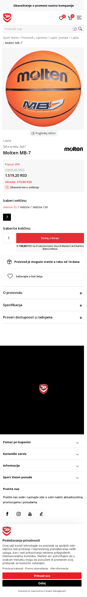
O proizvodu (12, 292)
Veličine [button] (25, 207)
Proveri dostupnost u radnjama (27, 317)
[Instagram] (19, 514)
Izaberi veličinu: (15, 200)
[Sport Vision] (7, 17)
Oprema (41, 38)
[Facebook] (7, 514)
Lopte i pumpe (58, 38)
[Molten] (74, 148)
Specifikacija (12, 305)
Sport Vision (11, 38)
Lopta (75, 38)
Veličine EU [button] (10, 207)
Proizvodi (27, 38)
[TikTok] (41, 514)
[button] (43, 29)
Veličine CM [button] (40, 207)
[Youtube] (30, 514)
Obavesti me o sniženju (24, 187)
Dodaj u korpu (50, 238)
